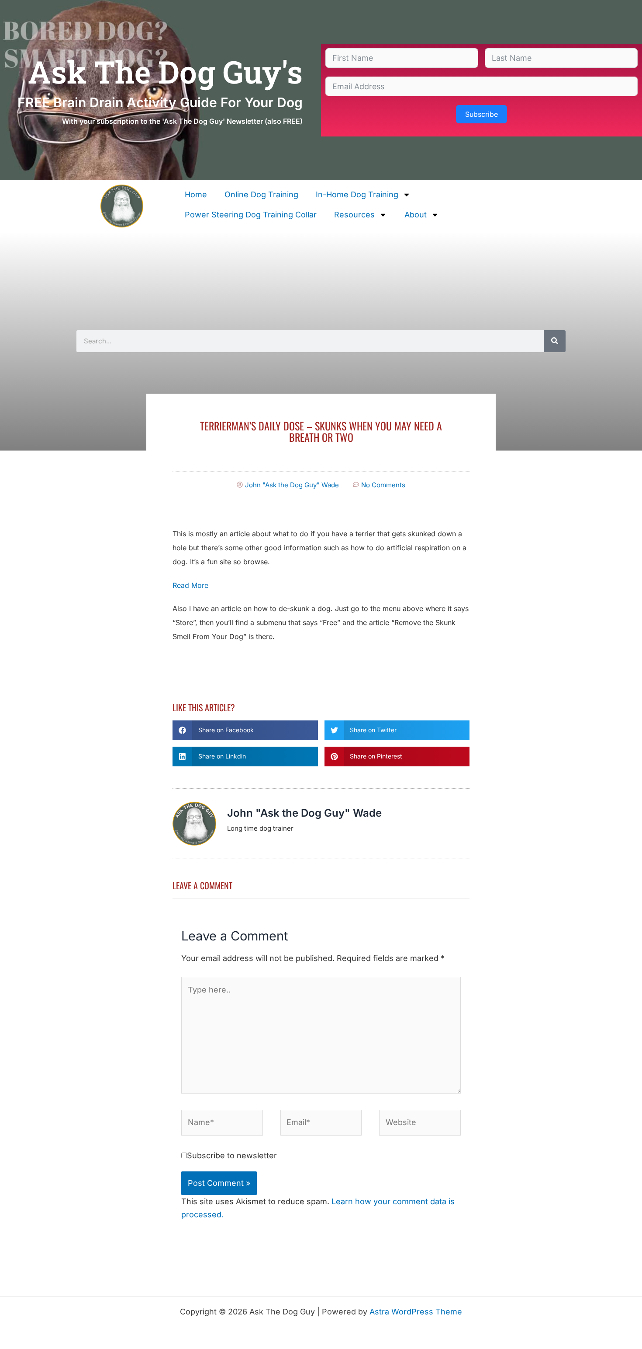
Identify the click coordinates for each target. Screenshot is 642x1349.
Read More (190, 585)
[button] (245, 730)
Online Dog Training (261, 194)
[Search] (555, 341)
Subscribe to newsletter (232, 1155)
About (415, 214)
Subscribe (481, 114)
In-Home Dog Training (357, 194)
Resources (354, 214)
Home (196, 194)
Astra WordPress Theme (415, 1311)
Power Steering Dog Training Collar (251, 214)
